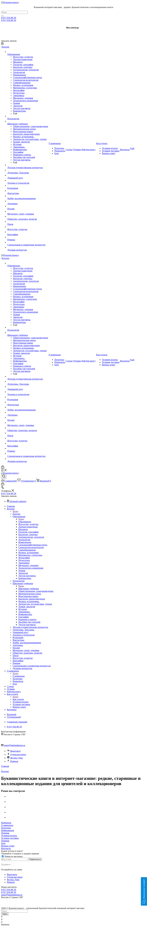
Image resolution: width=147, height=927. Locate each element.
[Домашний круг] (27, 175)
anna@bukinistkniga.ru (14, 745)
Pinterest (14, 761)
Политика (6, 828)
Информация (7, 830)
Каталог (17, 514)
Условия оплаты (9, 835)
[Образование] (27, 51)
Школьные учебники (28, 588)
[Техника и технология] (27, 180)
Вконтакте (15, 751)
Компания (6, 822)
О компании (19, 676)
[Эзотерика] (27, 201)
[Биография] (27, 232)
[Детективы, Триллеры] (27, 170)
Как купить (18, 699)
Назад (15, 511)
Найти (4, 914)
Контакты (6, 848)
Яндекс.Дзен (16, 758)
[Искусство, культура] (27, 227)
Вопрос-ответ (7, 846)
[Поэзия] (27, 206)
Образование (24, 521)
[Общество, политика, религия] (27, 216)
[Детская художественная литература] (27, 165)
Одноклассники (18, 754)
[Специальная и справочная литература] (27, 242)
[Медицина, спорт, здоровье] (27, 211)
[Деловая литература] (27, 247)
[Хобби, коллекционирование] (27, 196)
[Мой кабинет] (2, 44)
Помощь (5, 833)
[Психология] (27, 116)
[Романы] (27, 237)
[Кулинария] (27, 185)
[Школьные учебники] (27, 121)
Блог (3, 843)
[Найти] (2, 15)
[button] (144, 891)
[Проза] (27, 221)
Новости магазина (13, 856)
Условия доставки (10, 838)
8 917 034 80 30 (8, 17)
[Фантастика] (27, 190)
